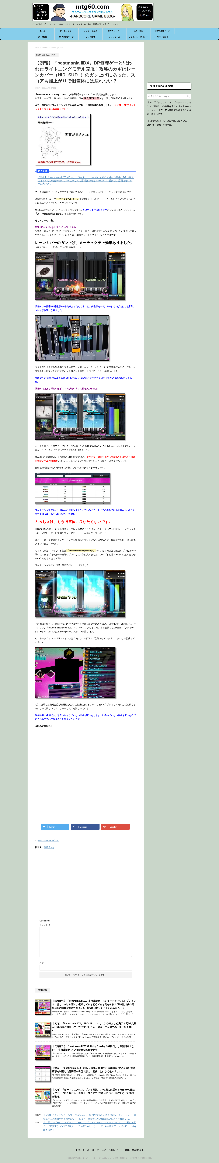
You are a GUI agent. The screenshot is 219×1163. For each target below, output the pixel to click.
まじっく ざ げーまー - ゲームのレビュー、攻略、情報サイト (109, 1150)
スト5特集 (42, 37)
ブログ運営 (90, 37)
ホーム (42, 31)
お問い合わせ (162, 37)
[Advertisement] (60, 755)
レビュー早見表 (90, 31)
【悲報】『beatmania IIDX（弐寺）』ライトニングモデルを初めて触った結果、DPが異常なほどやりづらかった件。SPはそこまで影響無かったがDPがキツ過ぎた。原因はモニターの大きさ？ (86, 180)
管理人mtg (49, 847)
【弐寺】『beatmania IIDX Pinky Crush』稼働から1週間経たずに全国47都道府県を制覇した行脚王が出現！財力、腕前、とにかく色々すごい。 (93, 1070)
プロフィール (114, 37)
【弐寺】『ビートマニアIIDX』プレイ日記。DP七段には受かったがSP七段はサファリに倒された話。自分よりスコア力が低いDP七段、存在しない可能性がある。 (93, 1093)
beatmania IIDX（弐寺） (48, 840)
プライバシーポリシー (138, 37)
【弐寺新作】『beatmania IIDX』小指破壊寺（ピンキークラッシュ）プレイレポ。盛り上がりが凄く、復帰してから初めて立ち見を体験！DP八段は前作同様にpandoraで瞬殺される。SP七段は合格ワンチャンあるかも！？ (94, 1004)
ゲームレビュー (66, 31)
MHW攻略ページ (66, 37)
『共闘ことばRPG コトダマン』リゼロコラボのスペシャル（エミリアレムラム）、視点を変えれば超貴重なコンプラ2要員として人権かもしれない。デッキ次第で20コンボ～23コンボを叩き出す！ (89, 1126)
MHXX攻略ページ (162, 31)
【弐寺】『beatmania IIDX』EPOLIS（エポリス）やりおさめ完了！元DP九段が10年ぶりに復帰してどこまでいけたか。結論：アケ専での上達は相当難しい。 (94, 1027)
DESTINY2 (138, 31)
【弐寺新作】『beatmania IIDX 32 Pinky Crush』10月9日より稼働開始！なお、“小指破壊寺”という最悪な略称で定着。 (93, 1048)
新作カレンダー (114, 31)
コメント (45, 925)
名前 (41, 963)
